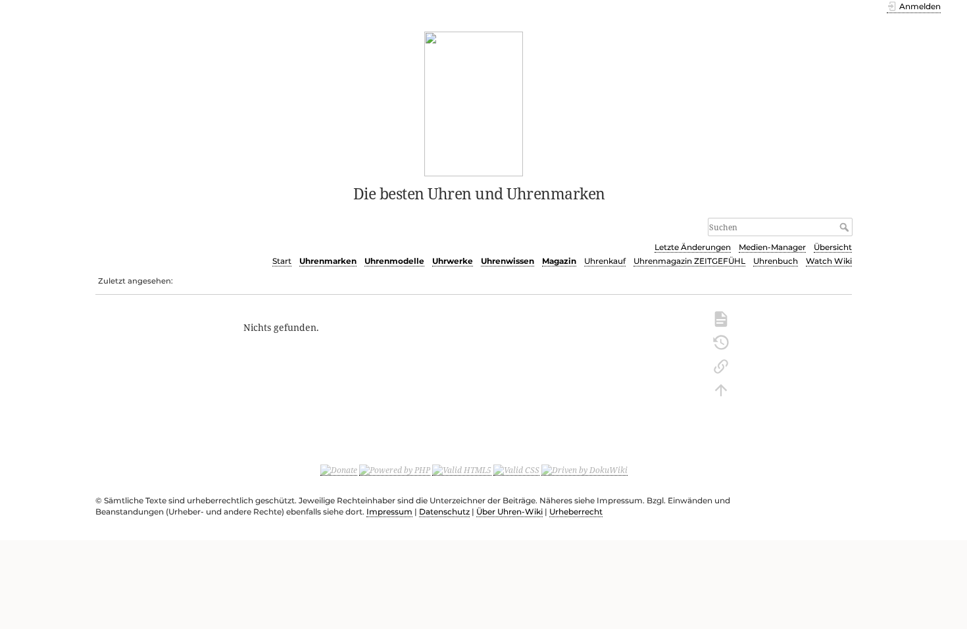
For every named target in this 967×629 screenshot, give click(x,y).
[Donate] (338, 470)
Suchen (845, 227)
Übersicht (833, 247)
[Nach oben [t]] (721, 389)
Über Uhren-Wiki (509, 511)
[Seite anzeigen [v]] (721, 318)
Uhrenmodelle (394, 261)
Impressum (389, 511)
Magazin (559, 261)
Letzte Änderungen (693, 247)
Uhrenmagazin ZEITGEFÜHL (689, 261)
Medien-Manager (772, 247)
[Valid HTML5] (461, 470)
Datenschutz (444, 511)
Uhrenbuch (775, 261)
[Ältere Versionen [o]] (721, 341)
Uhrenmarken (328, 261)
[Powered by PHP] (394, 470)
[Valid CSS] (516, 470)
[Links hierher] (721, 365)
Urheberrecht (576, 511)
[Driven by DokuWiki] (584, 470)
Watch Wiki (829, 261)
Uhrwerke (452, 261)
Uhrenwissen (507, 261)
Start (281, 261)
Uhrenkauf (605, 261)
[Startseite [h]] (474, 102)
